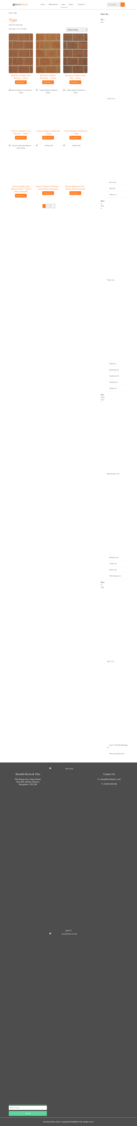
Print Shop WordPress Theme (51, 1122)
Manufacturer (53, 4)
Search (123, 4)
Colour (42, 4)
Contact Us (81, 4)
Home (10, 13)
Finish (71, 4)
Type (63, 4)
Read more (20, 82)
